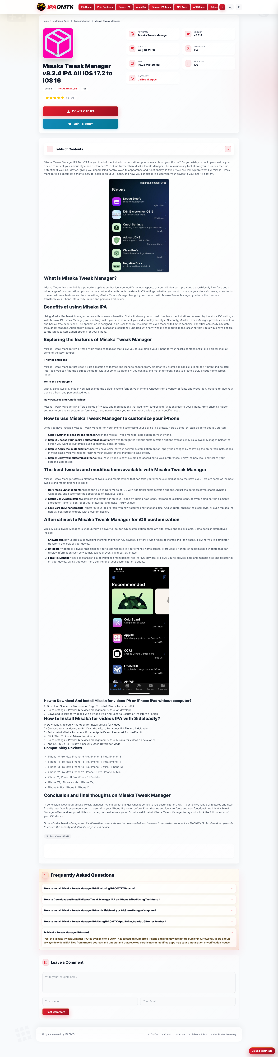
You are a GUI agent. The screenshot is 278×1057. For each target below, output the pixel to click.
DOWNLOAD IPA (83, 111)
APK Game (199, 7)
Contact (168, 1034)
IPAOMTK (70, 1034)
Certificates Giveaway (224, 1034)
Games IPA (124, 7)
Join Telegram (83, 123)
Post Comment (55, 1011)
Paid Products (105, 7)
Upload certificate (262, 1050)
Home (46, 21)
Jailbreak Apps (61, 21)
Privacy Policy (199, 1034)
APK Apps (182, 7)
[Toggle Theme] (239, 7)
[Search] (230, 7)
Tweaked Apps (82, 21)
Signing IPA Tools (161, 7)
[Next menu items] (222, 7)
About (182, 1034)
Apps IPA (141, 7)
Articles (214, 7)
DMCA (154, 1034)
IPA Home (86, 7)
